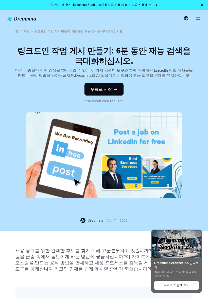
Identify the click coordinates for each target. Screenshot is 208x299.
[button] (202, 5)
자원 (26, 31)
